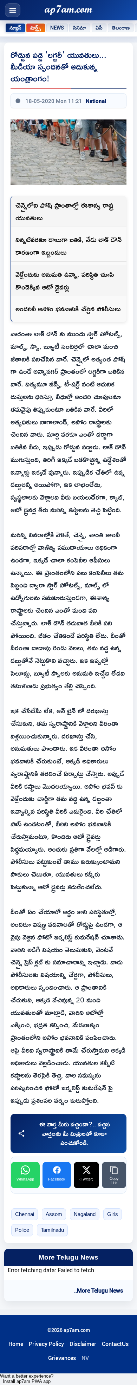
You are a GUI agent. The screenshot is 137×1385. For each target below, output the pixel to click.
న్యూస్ (15, 28)
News (57, 28)
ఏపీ (99, 28)
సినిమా (79, 28)
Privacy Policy (46, 1344)
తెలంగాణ (121, 28)
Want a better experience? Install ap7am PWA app (26, 1378)
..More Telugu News (98, 1290)
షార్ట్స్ (35, 28)
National (96, 100)
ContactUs (115, 1344)
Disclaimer (83, 1344)
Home (15, 1344)
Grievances (62, 1358)
